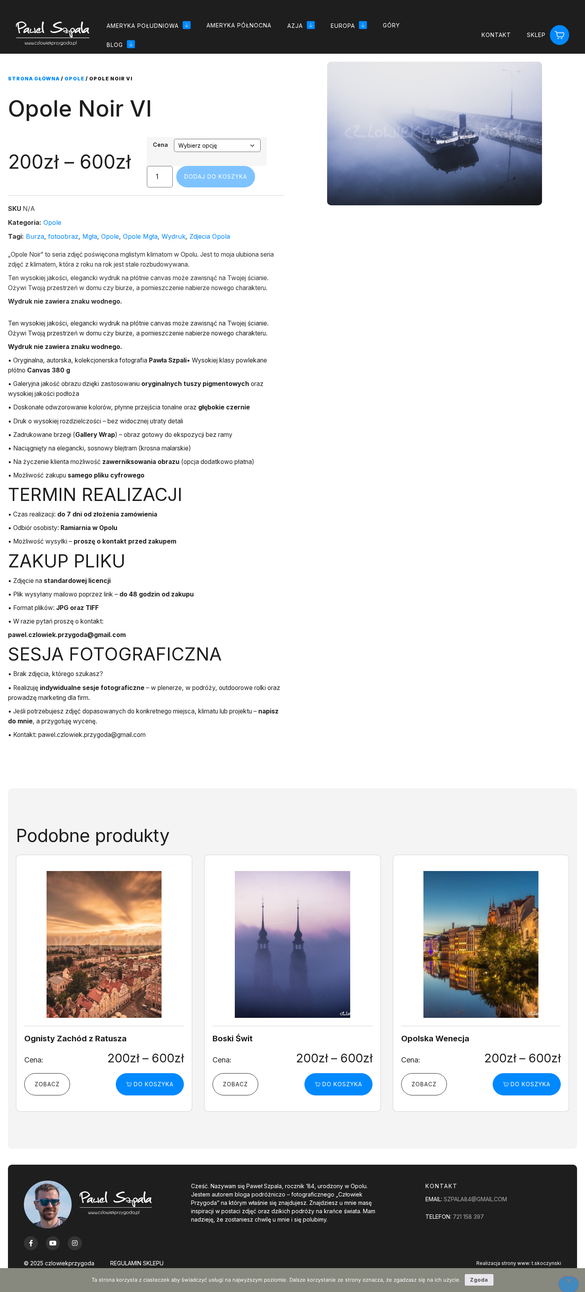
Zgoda (479, 1279)
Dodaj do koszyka (215, 176)
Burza (35, 236)
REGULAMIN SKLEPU (137, 1263)
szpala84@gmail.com (475, 1199)
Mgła (89, 236)
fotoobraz (63, 236)
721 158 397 (468, 1216)
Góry (391, 25)
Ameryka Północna (239, 25)
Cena (160, 145)
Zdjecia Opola (209, 236)
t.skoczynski (546, 1263)
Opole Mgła (140, 236)
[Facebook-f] (31, 1243)
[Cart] (559, 35)
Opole (74, 79)
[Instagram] (75, 1243)
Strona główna (34, 79)
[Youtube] (53, 1243)
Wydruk (173, 236)
